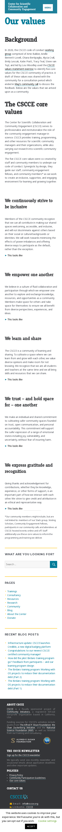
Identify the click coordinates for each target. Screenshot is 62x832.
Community (13, 606)
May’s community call (26, 84)
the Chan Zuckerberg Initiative (31, 726)
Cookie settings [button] (47, 821)
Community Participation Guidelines (27, 777)
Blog (9, 610)
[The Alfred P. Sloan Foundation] (23, 740)
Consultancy (14, 595)
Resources (13, 599)
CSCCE (12, 6)
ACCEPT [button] (31, 826)
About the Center (16, 614)
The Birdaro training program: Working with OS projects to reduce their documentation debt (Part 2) (31, 673)
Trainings (12, 591)
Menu (48, 7)
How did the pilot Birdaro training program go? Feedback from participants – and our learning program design (31, 661)
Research (12, 602)
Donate (11, 617)
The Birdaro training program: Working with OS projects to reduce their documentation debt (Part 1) (31, 684)
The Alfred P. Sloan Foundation (35, 724)
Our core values (17, 780)
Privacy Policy (16, 775)
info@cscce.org (30, 803)
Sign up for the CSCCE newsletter (23, 755)
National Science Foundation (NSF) (31, 729)
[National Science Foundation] (47, 741)
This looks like (15, 255)
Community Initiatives (18, 711)
